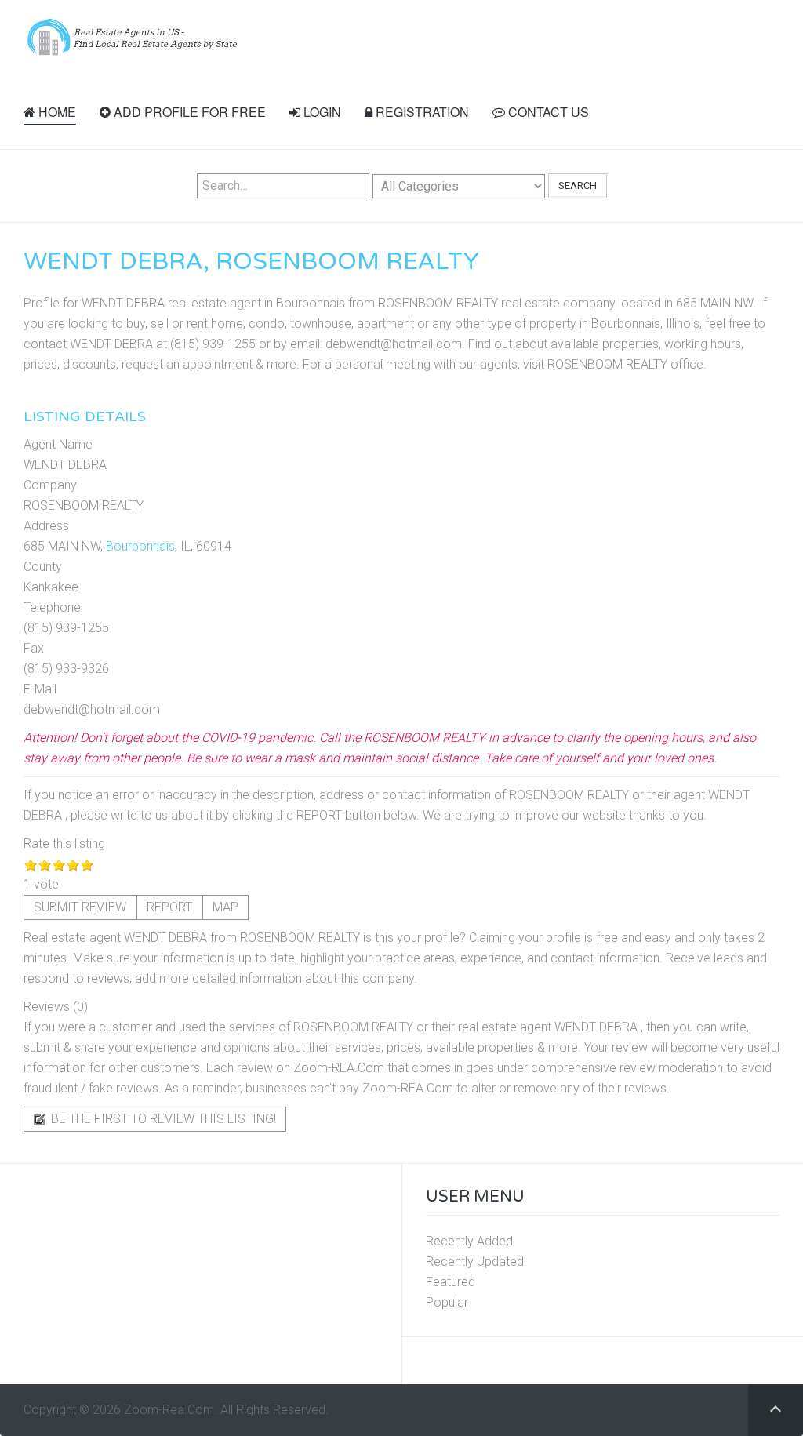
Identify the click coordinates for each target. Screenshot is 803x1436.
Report (169, 907)
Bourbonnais (140, 546)
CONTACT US (547, 112)
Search (577, 185)
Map (225, 907)
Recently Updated (475, 1261)
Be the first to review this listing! (162, 1118)
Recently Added (469, 1241)
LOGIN (320, 112)
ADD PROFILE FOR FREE (188, 112)
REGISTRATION (420, 112)
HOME (55, 112)
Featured (450, 1281)
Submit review (80, 907)
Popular (447, 1302)
